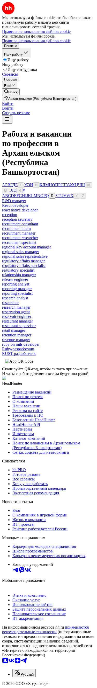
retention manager (16, 335)
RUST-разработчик (19, 353)
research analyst (15, 298)
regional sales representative (25, 256)
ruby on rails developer (21, 344)
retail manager (13, 330)
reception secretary (17, 219)
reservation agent (16, 312)
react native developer (20, 210)
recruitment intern (16, 228)
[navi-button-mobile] (7, 119)
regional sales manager (20, 251)
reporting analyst (15, 284)
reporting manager (17, 289)
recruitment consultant (20, 224)
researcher (10, 302)
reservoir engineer (16, 316)
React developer (15, 205)
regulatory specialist (18, 270)
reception (9, 214)
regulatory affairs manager (23, 261)
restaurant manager (17, 321)
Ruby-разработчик (18, 349)
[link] (11, 91)
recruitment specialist (19, 242)
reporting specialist (17, 293)
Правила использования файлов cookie (36, 41)
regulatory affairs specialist (24, 265)
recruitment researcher (20, 238)
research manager (16, 307)
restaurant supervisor (19, 326)
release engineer (15, 279)
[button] (7, 103)
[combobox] (24, 673)
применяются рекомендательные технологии (45, 629)
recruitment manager (18, 233)
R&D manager (14, 201)
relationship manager (19, 275)
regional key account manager (26, 247)
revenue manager (16, 339)
